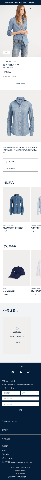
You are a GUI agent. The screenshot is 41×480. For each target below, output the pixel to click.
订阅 (20, 410)
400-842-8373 (8, 458)
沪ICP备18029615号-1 (20, 470)
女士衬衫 (14, 61)
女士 (4, 61)
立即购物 (17, 342)
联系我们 (4, 450)
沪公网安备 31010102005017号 (21, 467)
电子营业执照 (21, 474)
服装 (8, 61)
